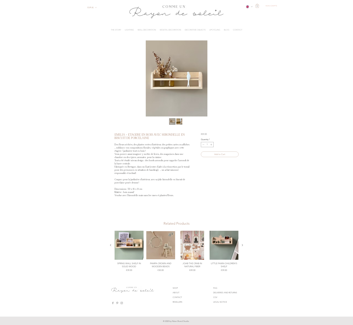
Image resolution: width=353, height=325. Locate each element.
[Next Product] (242, 245)
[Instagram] (121, 303)
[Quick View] (129, 245)
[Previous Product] (110, 245)
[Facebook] (112, 303)
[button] (92, 7)
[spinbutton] (207, 144)
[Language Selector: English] (249, 7)
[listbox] (92, 7)
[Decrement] (203, 144)
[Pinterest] (117, 303)
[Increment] (211, 144)
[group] (176, 253)
